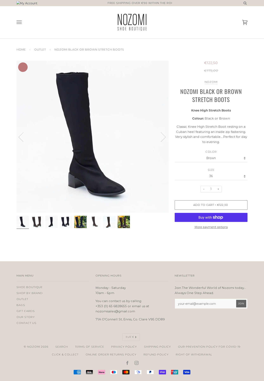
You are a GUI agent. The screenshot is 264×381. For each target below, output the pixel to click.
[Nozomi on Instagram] (136, 363)
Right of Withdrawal (194, 354)
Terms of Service (89, 346)
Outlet (40, 49)
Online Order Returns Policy (111, 354)
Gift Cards (25, 311)
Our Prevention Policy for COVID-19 (209, 346)
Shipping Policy (157, 346)
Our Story (25, 317)
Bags (20, 305)
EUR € (130, 336)
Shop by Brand (29, 293)
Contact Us (26, 323)
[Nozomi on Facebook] (127, 363)
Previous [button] (23, 136)
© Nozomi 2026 (36, 346)
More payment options (211, 227)
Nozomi (211, 81)
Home (21, 49)
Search (61, 346)
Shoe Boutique (29, 287)
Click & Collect (65, 354)
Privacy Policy (124, 346)
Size (211, 169)
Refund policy (156, 354)
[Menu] (19, 22)
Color (211, 151)
